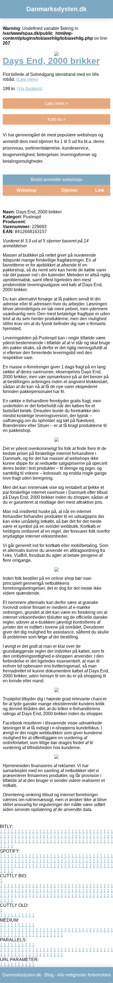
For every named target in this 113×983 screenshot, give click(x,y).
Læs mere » (56, 103)
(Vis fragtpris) (30, 88)
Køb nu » (57, 119)
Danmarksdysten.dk (56, 9)
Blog (49, 975)
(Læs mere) (27, 79)
